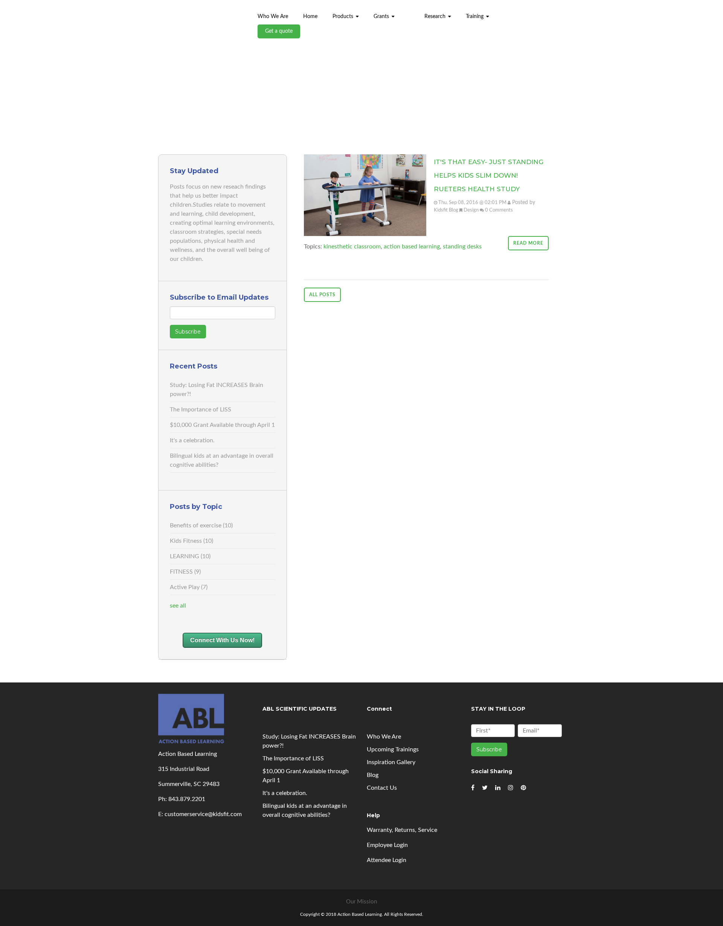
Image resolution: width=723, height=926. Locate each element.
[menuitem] (409, 13)
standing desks (462, 247)
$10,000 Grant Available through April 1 (222, 425)
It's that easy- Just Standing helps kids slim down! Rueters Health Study (488, 175)
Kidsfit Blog (446, 210)
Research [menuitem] (434, 16)
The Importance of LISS (200, 410)
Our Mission (361, 902)
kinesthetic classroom (352, 247)
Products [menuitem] (343, 16)
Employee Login (387, 845)
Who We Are (384, 737)
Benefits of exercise (201, 525)
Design (471, 210)
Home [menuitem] (310, 16)
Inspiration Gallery (391, 762)
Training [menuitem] (475, 16)
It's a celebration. (192, 440)
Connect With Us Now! (222, 640)
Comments (501, 210)
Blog (372, 775)
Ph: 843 (168, 799)
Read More (528, 243)
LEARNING (190, 556)
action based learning (412, 247)
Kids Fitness (191, 541)
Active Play (188, 587)
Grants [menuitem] (381, 16)
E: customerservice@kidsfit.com (200, 814)
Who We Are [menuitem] (273, 16)
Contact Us (382, 788)
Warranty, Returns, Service (402, 830)
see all (178, 606)
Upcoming (393, 749)
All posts (322, 294)
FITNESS (185, 572)
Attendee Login (386, 860)
